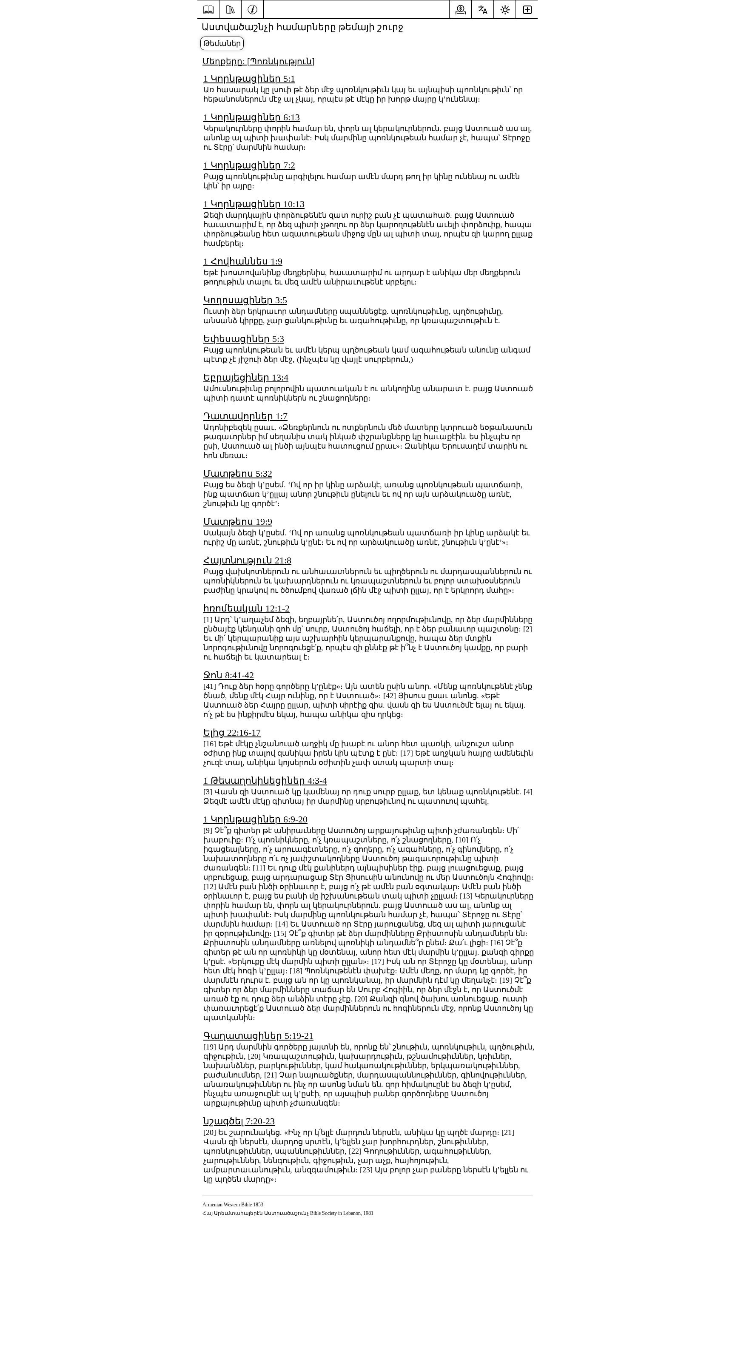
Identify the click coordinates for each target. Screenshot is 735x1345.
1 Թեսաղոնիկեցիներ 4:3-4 (265, 780)
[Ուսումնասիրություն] (230, 8)
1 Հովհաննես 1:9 (242, 261)
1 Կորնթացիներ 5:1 (249, 78)
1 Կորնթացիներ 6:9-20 (255, 819)
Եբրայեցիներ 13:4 (245, 377)
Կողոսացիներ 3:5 (245, 300)
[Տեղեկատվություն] (252, 8)
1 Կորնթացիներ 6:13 (251, 117)
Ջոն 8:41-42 (228, 675)
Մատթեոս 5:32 (237, 473)
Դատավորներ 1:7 (245, 416)
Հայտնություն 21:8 (247, 560)
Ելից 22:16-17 (232, 732)
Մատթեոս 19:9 (237, 521)
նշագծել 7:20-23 (239, 1121)
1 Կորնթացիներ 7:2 (249, 165)
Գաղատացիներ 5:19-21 (258, 1035)
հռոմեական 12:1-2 (246, 608)
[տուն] (208, 9)
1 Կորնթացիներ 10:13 (254, 204)
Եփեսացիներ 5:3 (243, 338)
